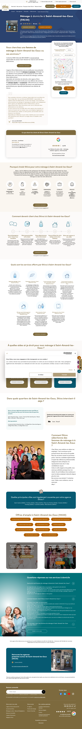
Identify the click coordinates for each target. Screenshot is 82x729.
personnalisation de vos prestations (72, 193)
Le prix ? (46, 191)
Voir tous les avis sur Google (58, 155)
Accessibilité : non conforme (41, 720)
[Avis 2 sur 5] (22, 147)
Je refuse (40, 374)
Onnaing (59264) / (30, 504)
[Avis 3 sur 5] (23, 147)
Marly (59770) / (40, 503)
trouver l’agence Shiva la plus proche (50, 606)
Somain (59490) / (63, 503)
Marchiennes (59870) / (51, 504)
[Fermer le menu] (0, 6)
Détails (71, 370)
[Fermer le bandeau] (75, 353)
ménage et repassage (28, 72)
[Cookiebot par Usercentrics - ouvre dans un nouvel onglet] (65, 353)
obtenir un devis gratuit (47, 593)
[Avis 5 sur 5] (27, 147)
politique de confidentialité (23, 694)
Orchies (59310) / (31, 503)
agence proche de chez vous (34, 192)
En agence (29, 706)
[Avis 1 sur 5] (20, 147)
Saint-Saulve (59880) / (20, 503)
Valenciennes (33, 11)
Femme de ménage (31, 708)
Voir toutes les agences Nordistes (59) (20, 666)
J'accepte (64, 374)
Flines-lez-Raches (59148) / (51, 503)
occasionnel (23, 82)
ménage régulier (13, 82)
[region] (23, 144)
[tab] (51, 583)
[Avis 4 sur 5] (25, 147)
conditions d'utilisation (33, 694)
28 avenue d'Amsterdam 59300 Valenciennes (59, 50)
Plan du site (41, 722)
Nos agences (19, 11)
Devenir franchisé (31, 711)
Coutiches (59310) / (40, 504)
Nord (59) (26, 11)
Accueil (13, 11)
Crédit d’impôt (9, 191)
